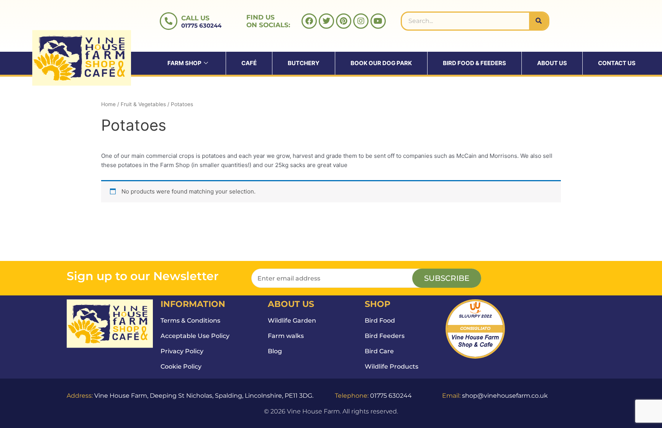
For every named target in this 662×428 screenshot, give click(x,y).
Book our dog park (381, 63)
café (249, 63)
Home (108, 104)
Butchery (304, 63)
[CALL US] (168, 21)
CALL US (195, 18)
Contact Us (617, 63)
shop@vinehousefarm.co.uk (505, 395)
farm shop (184, 63)
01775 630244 (201, 25)
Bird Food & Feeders (474, 63)
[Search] (538, 21)
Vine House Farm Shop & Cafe (475, 341)
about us (552, 63)
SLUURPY (469, 316)
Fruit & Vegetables (143, 104)
